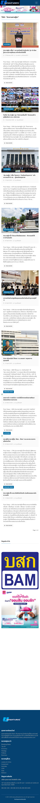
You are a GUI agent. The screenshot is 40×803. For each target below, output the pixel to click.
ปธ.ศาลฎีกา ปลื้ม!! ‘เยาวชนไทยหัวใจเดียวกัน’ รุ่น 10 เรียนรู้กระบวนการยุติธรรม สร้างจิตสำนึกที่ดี (19, 51)
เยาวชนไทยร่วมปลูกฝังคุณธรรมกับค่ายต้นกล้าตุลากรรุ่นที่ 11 (19, 299)
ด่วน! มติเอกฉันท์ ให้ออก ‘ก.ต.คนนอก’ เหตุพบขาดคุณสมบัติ (17, 359)
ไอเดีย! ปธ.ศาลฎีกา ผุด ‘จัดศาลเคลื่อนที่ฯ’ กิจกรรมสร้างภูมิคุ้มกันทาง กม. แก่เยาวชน (19, 116)
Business (4, 755)
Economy (4, 749)
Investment (4, 764)
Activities (4, 766)
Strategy (4, 751)
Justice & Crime (6, 762)
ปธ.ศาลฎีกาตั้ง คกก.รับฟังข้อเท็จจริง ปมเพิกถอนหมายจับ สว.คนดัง (19, 494)
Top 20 (3, 746)
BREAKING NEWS (8, 109)
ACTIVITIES (7, 44)
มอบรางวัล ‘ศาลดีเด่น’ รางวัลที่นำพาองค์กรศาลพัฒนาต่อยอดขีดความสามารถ (19, 399)
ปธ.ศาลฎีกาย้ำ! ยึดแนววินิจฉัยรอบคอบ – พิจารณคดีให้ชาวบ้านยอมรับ (19, 237)
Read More (9, 82)
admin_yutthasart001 (23, 55)
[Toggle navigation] (36, 2)
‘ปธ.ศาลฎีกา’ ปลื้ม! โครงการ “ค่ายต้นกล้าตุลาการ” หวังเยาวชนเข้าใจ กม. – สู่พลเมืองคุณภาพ (19, 176)
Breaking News (6, 744)
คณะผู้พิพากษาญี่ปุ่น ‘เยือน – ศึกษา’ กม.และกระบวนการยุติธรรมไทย (19, 440)
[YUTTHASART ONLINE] (10, 3)
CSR (2, 768)
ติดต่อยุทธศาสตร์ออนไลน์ (20, 799)
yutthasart (20, 120)
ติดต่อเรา (3, 773)
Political (3, 753)
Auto (2, 770)
